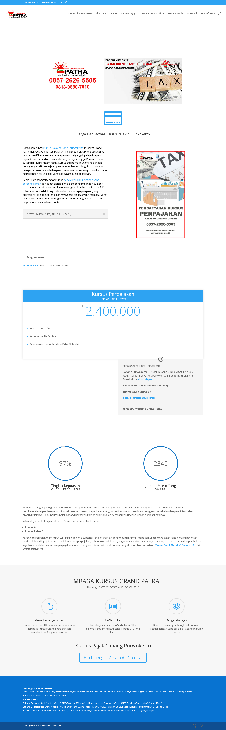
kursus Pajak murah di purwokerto (63, 148)
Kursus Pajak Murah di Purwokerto (175, 545)
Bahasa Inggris (129, 13)
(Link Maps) (145, 379)
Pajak (114, 13)
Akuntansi (101, 13)
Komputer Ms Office (153, 13)
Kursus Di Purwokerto (79, 13)
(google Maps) (147, 710)
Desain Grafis (175, 13)
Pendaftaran (208, 13)
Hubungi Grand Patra (113, 657)
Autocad (192, 13)
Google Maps (155, 703)
